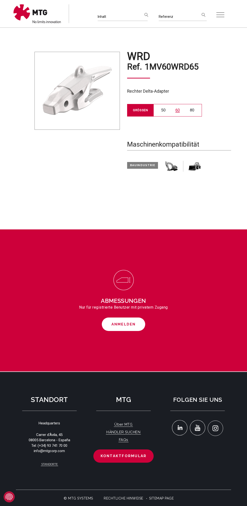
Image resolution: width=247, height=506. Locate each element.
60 (177, 110)
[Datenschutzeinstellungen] (9, 496)
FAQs (123, 440)
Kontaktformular (124, 456)
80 (192, 110)
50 (163, 110)
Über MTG (123, 424)
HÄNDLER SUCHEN (123, 432)
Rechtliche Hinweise (123, 498)
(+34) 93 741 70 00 (52, 445)
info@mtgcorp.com (49, 451)
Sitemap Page (161, 498)
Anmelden (123, 324)
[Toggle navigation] (220, 15)
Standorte (49, 464)
